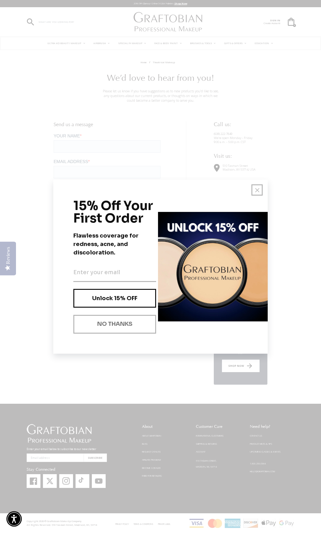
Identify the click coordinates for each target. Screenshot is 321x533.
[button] (14, 519)
